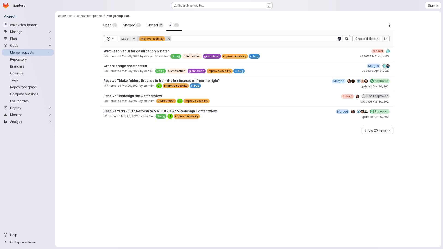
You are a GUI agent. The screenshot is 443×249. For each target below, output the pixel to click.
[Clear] (339, 39)
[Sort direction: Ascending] (386, 38)
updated (375, 56)
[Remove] (168, 39)
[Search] (346, 38)
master (163, 56)
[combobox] (367, 38)
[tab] (110, 25)
